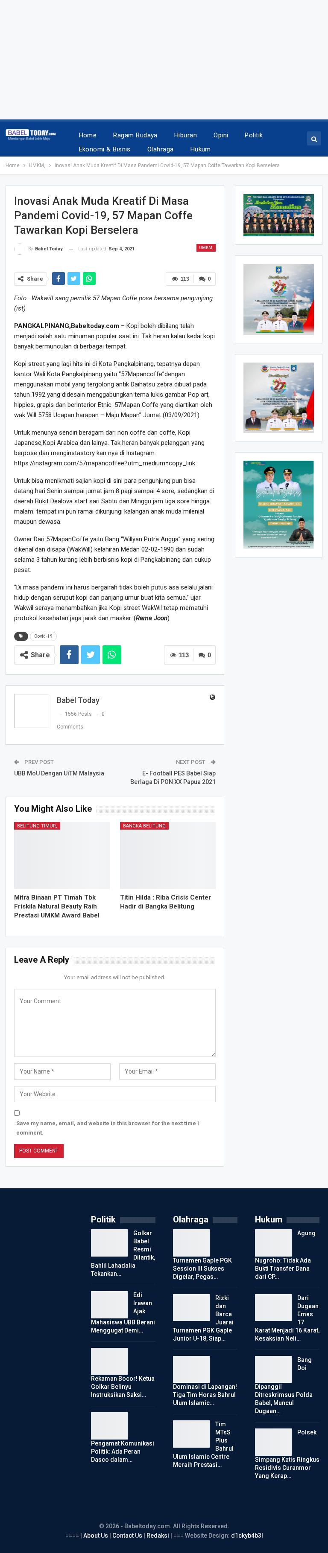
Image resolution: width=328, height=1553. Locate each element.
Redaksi (158, 1535)
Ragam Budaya (135, 135)
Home (88, 135)
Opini (221, 135)
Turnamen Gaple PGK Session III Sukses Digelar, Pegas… (202, 1268)
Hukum (200, 149)
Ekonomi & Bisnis (105, 149)
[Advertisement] (164, 59)
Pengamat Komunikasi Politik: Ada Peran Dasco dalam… (122, 1451)
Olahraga (160, 149)
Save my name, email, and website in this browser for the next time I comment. (107, 1128)
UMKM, (206, 247)
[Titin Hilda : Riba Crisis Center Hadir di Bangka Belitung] (168, 855)
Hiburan (185, 135)
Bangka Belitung (144, 826)
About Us (96, 1535)
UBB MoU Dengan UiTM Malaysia (59, 773)
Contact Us (127, 1535)
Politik (254, 135)
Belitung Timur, (37, 826)
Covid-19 (43, 636)
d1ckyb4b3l (247, 1535)
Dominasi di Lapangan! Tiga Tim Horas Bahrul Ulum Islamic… (205, 1394)
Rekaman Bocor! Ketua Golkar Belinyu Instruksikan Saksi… (123, 1386)
